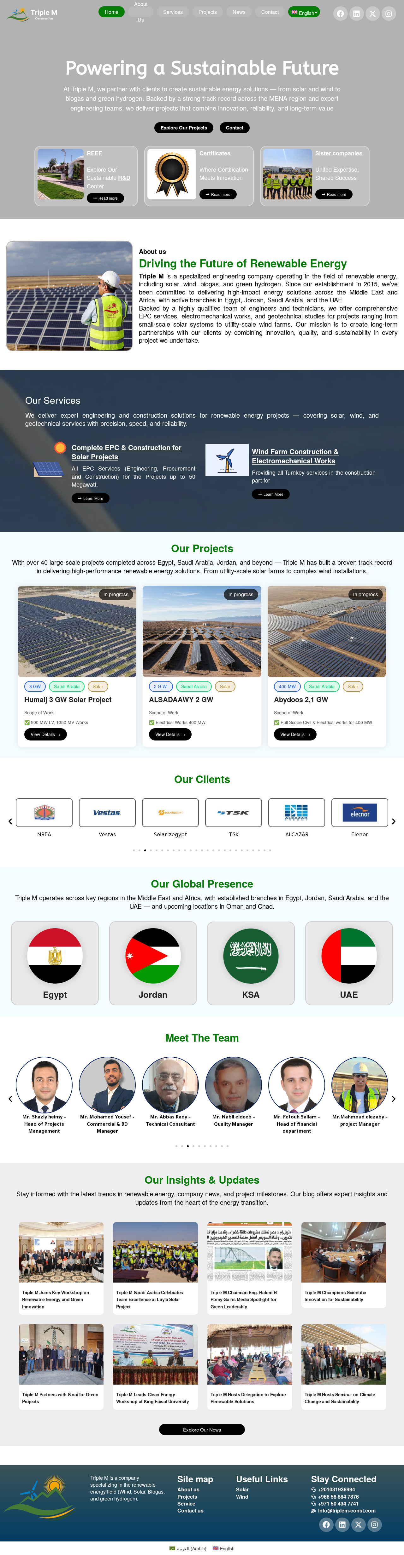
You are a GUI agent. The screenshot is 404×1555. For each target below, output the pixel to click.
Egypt (55, 994)
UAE (349, 994)
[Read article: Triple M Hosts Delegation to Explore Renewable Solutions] (249, 1354)
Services (173, 11)
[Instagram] (389, 13)
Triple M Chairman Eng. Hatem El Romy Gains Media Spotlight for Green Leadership (244, 1299)
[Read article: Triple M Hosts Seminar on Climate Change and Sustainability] (343, 1354)
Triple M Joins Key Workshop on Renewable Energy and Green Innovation (55, 1299)
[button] (10, 822)
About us (140, 11)
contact (270, 11)
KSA (251, 994)
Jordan (153, 994)
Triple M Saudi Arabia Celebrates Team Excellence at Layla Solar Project (149, 1299)
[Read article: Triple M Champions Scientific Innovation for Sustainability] (343, 1252)
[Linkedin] (356, 13)
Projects (208, 11)
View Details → (46, 734)
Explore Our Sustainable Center (108, 169)
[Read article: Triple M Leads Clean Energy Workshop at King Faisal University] (155, 1354)
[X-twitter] (372, 13)
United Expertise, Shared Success (338, 165)
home (111, 11)
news (239, 11)
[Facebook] (340, 13)
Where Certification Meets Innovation (223, 165)
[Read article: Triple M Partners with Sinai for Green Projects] (61, 1354)
